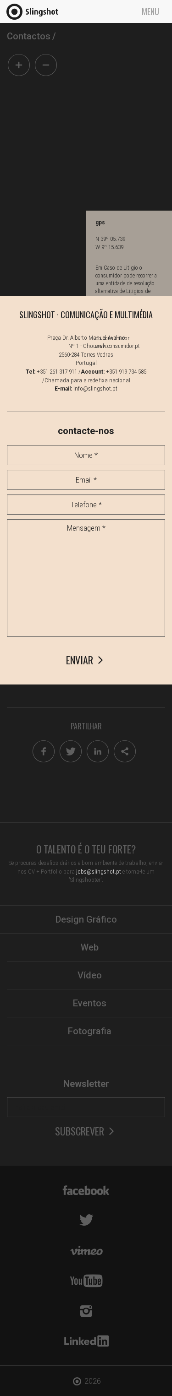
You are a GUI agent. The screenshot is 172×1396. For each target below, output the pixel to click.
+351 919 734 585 (126, 371)
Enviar (80, 660)
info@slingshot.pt (95, 388)
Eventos (89, 1003)
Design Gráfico (86, 919)
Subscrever (80, 1131)
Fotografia (89, 1031)
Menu (150, 11)
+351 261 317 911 (57, 371)
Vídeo (90, 975)
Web (90, 947)
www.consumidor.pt (117, 346)
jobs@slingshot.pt (98, 871)
